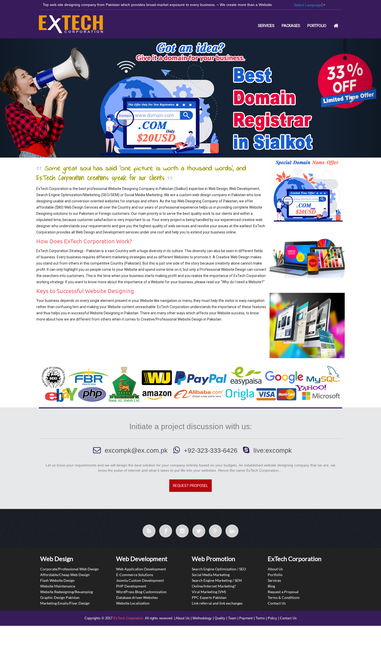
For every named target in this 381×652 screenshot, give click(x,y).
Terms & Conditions (284, 597)
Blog (271, 586)
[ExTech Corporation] (76, 24)
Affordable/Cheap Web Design (65, 574)
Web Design (56, 558)
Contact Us (277, 603)
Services (266, 26)
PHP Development (131, 586)
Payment (246, 618)
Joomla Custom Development (140, 580)
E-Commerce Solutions (134, 574)
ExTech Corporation (128, 618)
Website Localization (133, 603)
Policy (272, 618)
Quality (220, 618)
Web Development (141, 558)
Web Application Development (141, 568)
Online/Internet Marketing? (214, 586)
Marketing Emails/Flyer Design (65, 603)
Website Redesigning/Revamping (66, 591)
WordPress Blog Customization (141, 591)
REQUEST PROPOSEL (190, 486)
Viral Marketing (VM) (209, 591)
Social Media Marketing (211, 574)
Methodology (202, 618)
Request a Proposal (283, 591)
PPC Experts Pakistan (209, 597)
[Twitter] (198, 531)
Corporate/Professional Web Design (69, 568)
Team (232, 618)
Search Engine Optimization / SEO (219, 568)
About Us (275, 568)
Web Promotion (213, 558)
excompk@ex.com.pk (136, 450)
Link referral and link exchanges (217, 603)
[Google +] (215, 531)
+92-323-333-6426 (210, 450)
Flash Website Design (57, 580)
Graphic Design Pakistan (60, 597)
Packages (291, 26)
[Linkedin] (231, 531)
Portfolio (316, 26)
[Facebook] (165, 531)
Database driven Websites (137, 597)
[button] (28, 97)
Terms (260, 618)
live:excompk (272, 450)
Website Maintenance (57, 586)
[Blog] (149, 531)
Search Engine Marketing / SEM (217, 580)
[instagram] (182, 531)
